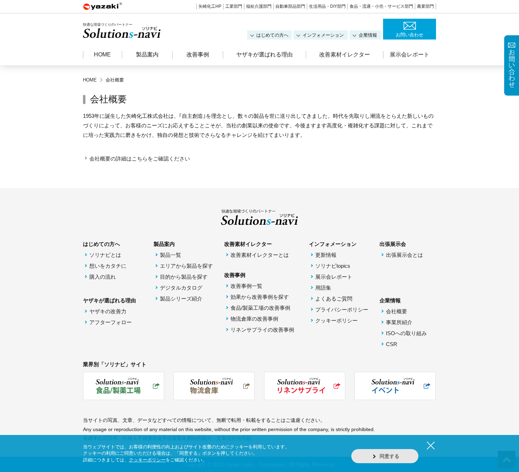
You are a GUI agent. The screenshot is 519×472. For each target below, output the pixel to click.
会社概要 (396, 311)
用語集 (323, 288)
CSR (391, 344)
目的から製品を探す (184, 277)
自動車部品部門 (290, 6)
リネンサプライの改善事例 (262, 330)
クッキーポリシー (336, 320)
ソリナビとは (105, 255)
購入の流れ (102, 277)
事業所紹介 (399, 322)
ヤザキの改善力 (107, 311)
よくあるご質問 (333, 299)
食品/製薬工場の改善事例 (260, 308)
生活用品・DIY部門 (327, 6)
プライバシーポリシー (341, 310)
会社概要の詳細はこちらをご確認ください (139, 159)
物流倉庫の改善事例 (254, 319)
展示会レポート (409, 55)
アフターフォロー (110, 322)
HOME (102, 55)
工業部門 (233, 6)
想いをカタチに (107, 266)
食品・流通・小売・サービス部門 (381, 6)
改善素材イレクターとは (260, 255)
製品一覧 (170, 255)
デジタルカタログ (181, 288)
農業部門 (425, 6)
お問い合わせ (409, 34)
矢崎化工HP (209, 6)
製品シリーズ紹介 (181, 299)
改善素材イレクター (344, 55)
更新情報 (325, 255)
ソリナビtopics (332, 266)
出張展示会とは (404, 255)
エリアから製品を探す (186, 266)
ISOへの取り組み (406, 333)
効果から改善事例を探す (260, 297)
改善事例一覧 (246, 286)
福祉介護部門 (259, 6)
